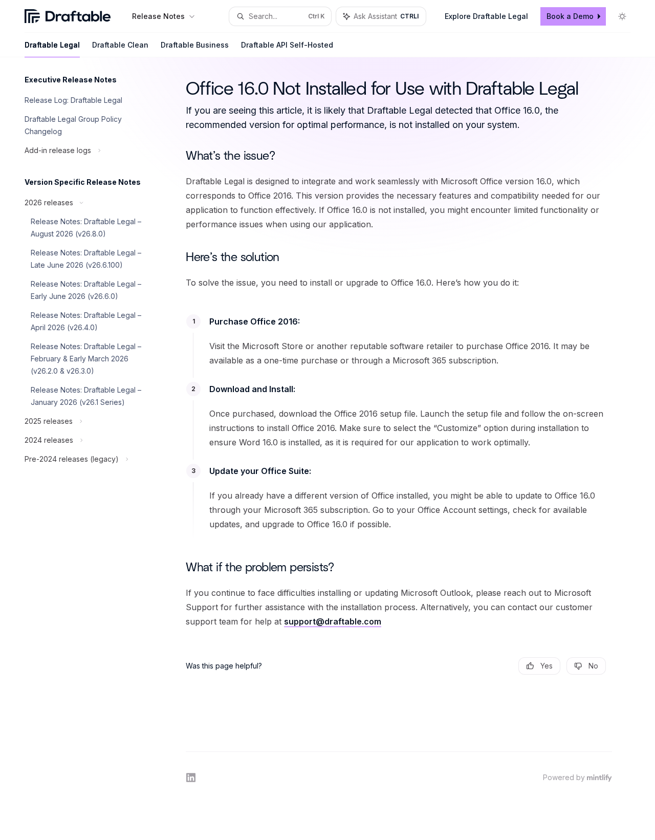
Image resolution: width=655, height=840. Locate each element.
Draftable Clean (120, 44)
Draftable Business (195, 44)
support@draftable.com (332, 621)
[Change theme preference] (622, 16)
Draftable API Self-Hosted (287, 44)
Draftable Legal (52, 44)
